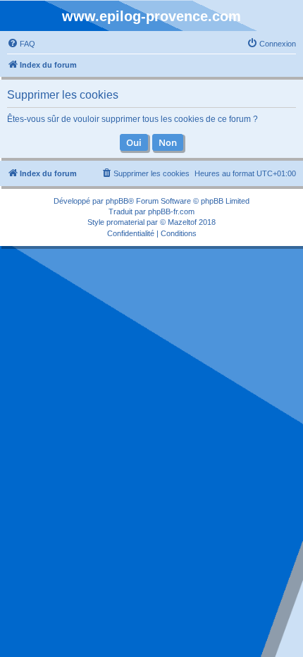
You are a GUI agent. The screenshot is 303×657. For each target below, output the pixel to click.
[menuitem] (21, 43)
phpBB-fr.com (171, 211)
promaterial (125, 222)
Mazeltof (182, 222)
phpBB (117, 201)
